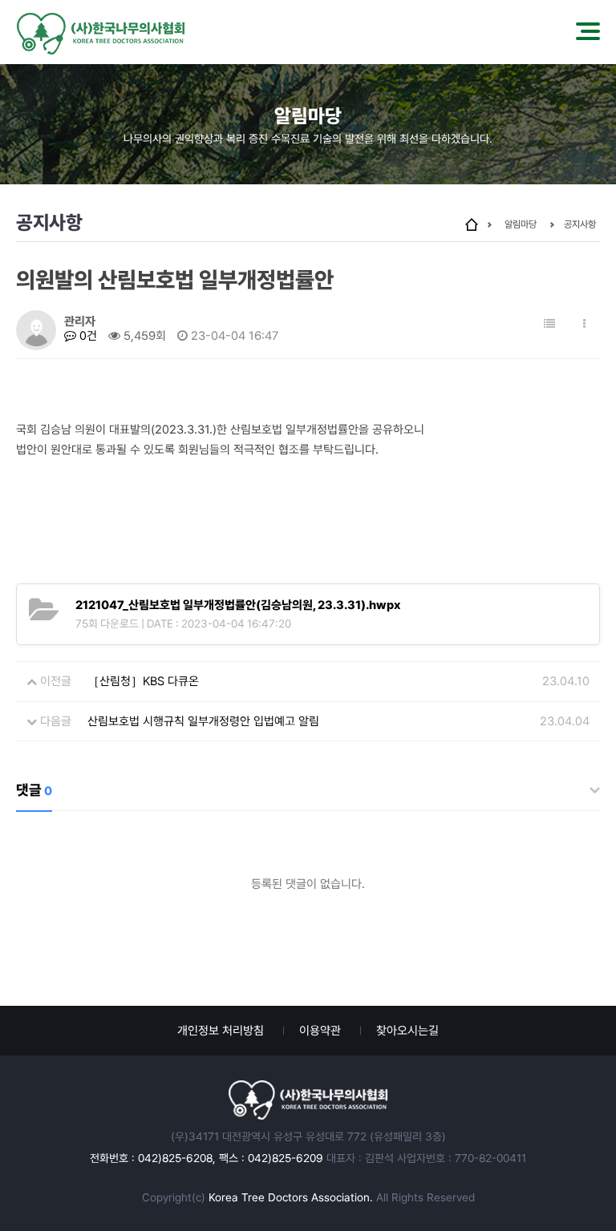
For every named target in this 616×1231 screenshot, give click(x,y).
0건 (86, 336)
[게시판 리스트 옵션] (584, 324)
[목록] (549, 324)
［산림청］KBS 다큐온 (143, 681)
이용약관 (320, 1030)
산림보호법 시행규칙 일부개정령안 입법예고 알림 (203, 721)
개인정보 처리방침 (220, 1030)
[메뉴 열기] (588, 32)
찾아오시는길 (407, 1030)
